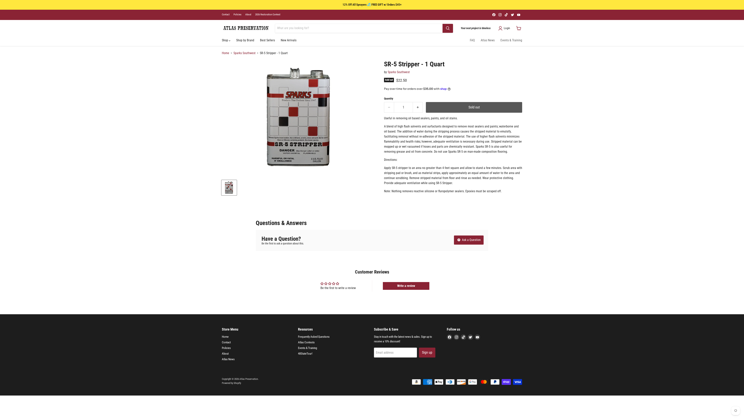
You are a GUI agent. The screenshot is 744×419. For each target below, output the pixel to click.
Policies (237, 14)
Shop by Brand (245, 40)
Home (225, 53)
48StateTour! (305, 353)
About (248, 14)
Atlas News (488, 40)
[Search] (448, 28)
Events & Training (511, 40)
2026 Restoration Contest (267, 14)
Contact (226, 14)
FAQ (472, 40)
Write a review (406, 286)
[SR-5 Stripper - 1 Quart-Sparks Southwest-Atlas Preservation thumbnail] (229, 187)
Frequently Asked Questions (314, 336)
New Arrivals (288, 40)
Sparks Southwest (244, 53)
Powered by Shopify (231, 383)
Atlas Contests (306, 342)
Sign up (427, 352)
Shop (225, 40)
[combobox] (359, 28)
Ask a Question (471, 240)
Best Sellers (267, 40)
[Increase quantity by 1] (418, 107)
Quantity (388, 98)
